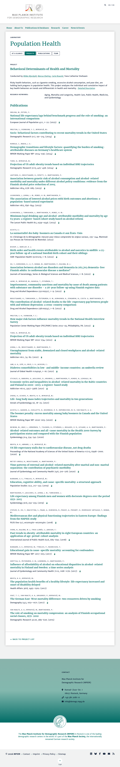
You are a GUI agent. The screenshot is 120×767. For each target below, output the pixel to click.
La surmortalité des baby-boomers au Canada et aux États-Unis (46, 233)
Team (56, 53)
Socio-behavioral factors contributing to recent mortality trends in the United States (58, 132)
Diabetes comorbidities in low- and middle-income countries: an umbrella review (57, 367)
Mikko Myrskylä (30, 76)
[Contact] (108, 754)
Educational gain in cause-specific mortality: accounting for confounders (52, 550)
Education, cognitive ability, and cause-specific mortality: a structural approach (55, 482)
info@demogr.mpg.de (75, 701)
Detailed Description (86, 88)
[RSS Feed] (112, 754)
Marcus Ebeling (44, 76)
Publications (44, 53)
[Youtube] (103, 754)
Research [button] (55, 28)
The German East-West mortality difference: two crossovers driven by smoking (55, 598)
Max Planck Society (76, 736)
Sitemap (62, 754)
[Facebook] (99, 754)
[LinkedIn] (90, 754)
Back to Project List (23, 639)
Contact (26, 754)
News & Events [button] (78, 28)
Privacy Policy (49, 754)
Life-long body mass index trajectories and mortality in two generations (51, 399)
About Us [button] (18, 28)
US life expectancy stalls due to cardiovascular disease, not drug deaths (50, 447)
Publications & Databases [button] (37, 28)
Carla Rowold (57, 76)
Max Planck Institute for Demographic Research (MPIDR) (48, 734)
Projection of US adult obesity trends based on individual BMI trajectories (52, 164)
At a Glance (17, 53)
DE (113, 5)
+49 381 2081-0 (72, 697)
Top (60, 764)
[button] (105, 5)
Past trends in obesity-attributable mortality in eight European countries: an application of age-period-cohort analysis (54, 535)
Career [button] (65, 28)
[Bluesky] (95, 754)
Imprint (36, 754)
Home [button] (9, 28)
